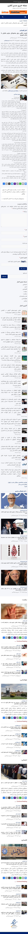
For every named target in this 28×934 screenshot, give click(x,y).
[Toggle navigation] (25, 17)
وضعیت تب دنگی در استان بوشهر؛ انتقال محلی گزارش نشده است (11, 656)
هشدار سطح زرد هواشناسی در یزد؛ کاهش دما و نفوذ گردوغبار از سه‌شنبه (11, 727)
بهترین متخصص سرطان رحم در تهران (17, 482)
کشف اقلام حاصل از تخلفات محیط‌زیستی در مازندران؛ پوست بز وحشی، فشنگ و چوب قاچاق (11, 807)
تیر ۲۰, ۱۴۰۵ (17, 827)
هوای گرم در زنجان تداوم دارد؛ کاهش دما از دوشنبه (11, 736)
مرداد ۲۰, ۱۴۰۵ (23, 541)
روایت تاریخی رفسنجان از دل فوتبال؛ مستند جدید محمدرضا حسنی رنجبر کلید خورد (11, 401)
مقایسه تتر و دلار (22, 485)
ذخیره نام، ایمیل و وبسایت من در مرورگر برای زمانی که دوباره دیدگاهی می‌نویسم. (14, 253)
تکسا (25, 487)
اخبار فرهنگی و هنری (20, 491)
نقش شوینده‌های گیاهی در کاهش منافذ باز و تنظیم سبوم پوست (11, 311)
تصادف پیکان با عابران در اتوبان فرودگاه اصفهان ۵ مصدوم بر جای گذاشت (11, 440)
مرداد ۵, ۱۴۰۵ (23, 592)
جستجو (25, 273)
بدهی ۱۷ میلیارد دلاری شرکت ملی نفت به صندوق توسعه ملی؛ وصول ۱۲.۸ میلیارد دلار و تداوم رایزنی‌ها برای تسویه (11, 421)
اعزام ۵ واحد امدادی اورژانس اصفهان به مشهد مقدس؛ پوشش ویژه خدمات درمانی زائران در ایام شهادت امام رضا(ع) (11, 411)
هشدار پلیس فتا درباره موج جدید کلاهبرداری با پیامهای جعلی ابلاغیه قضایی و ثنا (11, 824)
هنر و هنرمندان (23, 296)
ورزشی (25, 301)
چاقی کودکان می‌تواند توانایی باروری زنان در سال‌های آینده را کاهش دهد (11, 375)
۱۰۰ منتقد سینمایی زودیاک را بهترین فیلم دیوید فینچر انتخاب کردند (11, 333)
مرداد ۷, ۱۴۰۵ (17, 907)
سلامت (25, 294)
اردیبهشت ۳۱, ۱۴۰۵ (15, 675)
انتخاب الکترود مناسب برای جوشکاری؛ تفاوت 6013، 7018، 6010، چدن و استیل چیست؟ (11, 383)
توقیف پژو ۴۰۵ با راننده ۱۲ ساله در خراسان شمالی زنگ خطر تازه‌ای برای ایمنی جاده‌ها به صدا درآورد (11, 834)
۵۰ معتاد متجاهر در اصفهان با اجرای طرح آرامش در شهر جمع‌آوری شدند (11, 341)
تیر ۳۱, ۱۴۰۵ (17, 659)
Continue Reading (21, 641)
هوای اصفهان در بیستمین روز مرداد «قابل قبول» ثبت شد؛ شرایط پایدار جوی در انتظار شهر (11, 392)
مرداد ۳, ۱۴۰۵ (17, 739)
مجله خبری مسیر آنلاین (17, 5)
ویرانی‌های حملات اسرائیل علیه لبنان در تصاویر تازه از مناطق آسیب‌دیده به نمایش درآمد (11, 367)
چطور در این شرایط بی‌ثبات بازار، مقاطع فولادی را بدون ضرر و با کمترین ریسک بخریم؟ (11, 431)
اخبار (25, 30)
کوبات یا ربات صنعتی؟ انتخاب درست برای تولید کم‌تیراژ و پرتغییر (11, 464)
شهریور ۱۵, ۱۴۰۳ (22, 37)
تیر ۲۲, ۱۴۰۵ (17, 667)
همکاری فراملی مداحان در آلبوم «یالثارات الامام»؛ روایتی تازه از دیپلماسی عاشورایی (14, 563)
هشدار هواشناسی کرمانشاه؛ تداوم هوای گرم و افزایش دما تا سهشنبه (11, 753)
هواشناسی (24, 299)
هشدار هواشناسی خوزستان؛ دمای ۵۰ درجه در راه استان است (11, 744)
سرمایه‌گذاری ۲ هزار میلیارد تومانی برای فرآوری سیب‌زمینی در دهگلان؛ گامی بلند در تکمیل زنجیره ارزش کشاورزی (11, 914)
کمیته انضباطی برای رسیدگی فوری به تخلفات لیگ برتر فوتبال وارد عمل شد (11, 319)
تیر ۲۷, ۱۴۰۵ (17, 747)
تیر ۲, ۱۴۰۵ (18, 836)
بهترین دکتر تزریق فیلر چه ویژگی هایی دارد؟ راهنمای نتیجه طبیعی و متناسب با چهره (11, 349)
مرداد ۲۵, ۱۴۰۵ (23, 626)
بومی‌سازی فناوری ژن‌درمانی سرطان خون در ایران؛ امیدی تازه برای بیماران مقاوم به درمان (11, 664)
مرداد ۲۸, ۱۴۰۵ (23, 515)
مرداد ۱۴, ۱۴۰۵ (17, 890)
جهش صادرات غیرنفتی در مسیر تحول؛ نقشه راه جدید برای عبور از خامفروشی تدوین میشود (11, 896)
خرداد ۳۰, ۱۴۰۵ (17, 755)
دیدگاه (25, 212)
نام (26, 230)
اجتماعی (25, 285)
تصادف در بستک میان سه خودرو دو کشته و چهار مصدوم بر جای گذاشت (11, 326)
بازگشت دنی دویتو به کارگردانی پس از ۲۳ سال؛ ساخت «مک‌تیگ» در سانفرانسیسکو (14, 589)
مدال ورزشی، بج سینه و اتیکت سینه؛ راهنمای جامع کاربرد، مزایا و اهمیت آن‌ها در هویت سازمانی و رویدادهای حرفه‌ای (11, 473)
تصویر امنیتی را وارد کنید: (14, 261)
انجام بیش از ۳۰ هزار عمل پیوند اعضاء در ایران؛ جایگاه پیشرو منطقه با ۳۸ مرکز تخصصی (11, 672)
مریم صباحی (13, 37)
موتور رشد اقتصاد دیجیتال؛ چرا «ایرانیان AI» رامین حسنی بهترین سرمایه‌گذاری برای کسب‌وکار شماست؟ (11, 358)
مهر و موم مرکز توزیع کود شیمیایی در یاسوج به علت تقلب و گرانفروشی (11, 816)
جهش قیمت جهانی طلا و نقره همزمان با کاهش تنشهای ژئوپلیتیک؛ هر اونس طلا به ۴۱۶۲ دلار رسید (11, 449)
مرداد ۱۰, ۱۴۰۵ (23, 566)
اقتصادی (22, 30)
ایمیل (25, 236)
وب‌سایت (24, 243)
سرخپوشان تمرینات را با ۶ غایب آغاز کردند (13, 199)
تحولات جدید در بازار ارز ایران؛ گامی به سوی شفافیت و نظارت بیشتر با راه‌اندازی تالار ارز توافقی (13, 192)
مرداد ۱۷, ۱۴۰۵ (17, 650)
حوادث (25, 292)
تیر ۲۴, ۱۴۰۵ (17, 819)
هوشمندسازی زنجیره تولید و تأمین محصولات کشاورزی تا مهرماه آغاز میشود (11, 904)
